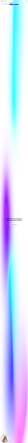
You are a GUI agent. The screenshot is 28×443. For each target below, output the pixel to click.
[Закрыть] (8, 434)
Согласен (14, 4)
